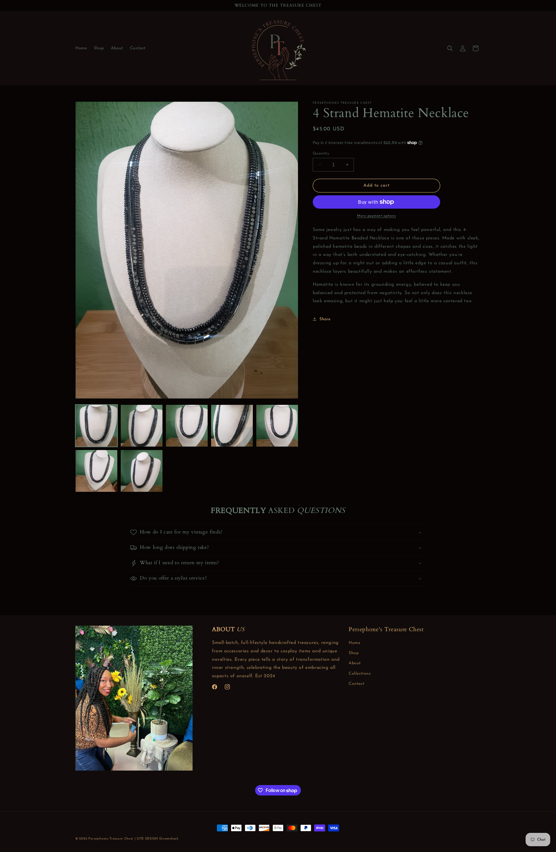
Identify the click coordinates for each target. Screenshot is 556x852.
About (355, 663)
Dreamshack (168, 838)
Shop (354, 653)
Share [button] (325, 319)
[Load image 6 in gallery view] (96, 471)
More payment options (376, 216)
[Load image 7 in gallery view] (141, 471)
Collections (360, 673)
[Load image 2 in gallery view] (141, 426)
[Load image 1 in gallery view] (96, 426)
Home (354, 643)
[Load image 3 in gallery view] (187, 426)
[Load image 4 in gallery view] (232, 426)
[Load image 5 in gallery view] (277, 426)
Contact (356, 684)
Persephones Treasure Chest (110, 838)
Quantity (321, 153)
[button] (450, 48)
